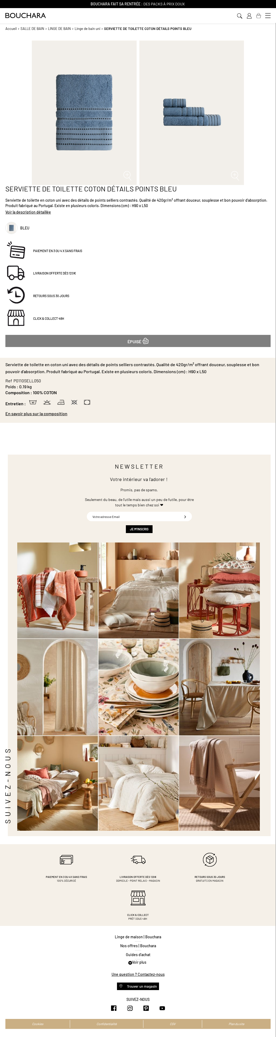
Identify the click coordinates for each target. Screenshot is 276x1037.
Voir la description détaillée (28, 212)
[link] (249, 16)
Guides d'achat (138, 954)
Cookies (37, 1024)
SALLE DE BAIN (32, 28)
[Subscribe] (185, 516)
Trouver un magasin (141, 986)
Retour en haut (267, 1022)
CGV (172, 1024)
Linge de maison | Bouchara (138, 937)
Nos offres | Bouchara (138, 945)
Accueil (11, 28)
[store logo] (25, 15)
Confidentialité (106, 1024)
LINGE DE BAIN (59, 28)
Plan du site (236, 1024)
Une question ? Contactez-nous (138, 974)
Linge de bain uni (87, 28)
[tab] (138, 414)
